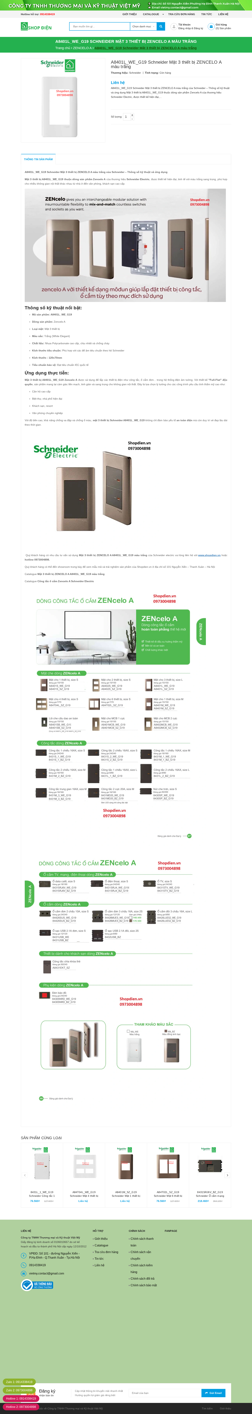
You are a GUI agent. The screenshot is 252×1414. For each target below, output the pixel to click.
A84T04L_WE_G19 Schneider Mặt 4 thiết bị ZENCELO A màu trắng (84, 1196)
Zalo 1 (19, 1382)
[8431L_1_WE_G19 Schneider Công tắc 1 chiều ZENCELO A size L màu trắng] (42, 1164)
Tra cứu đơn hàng (181, 14)
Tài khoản (184, 24)
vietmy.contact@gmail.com (46, 1273)
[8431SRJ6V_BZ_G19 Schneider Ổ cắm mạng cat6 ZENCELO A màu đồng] (210, 1164)
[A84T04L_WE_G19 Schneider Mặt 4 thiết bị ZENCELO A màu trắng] (84, 1164)
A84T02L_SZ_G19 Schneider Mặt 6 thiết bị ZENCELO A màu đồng (168, 1196)
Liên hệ (223, 14)
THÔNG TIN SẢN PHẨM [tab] (38, 159)
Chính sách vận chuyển (141, 1255)
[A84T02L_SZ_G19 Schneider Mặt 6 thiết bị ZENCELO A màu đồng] (168, 1164)
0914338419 (47, 14)
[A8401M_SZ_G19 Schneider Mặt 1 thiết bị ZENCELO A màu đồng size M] (126, 1164)
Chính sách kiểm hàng (142, 1269)
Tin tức (206, 14)
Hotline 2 (21, 1406)
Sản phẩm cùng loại (41, 1138)
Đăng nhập (184, 28)
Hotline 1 (21, 1398)
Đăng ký (198, 28)
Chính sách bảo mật (144, 1285)
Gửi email (216, 1392)
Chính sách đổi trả (142, 1278)
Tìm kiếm (207, 1408)
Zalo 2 (19, 1390)
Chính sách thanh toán (142, 1242)
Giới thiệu (129, 14)
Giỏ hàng (221, 24)
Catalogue (151, 14)
